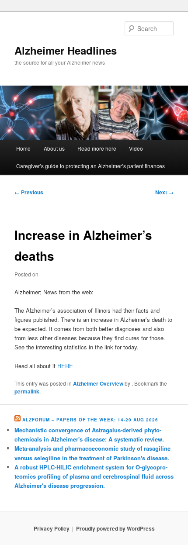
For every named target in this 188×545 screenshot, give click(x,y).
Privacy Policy (52, 528)
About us (54, 148)
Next (164, 192)
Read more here (96, 148)
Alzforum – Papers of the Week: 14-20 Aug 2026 (90, 420)
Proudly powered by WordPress (115, 528)
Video (136, 148)
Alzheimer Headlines (65, 50)
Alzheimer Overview (98, 383)
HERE (65, 366)
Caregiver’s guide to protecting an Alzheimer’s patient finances (90, 165)
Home (23, 148)
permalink (26, 391)
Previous (28, 192)
